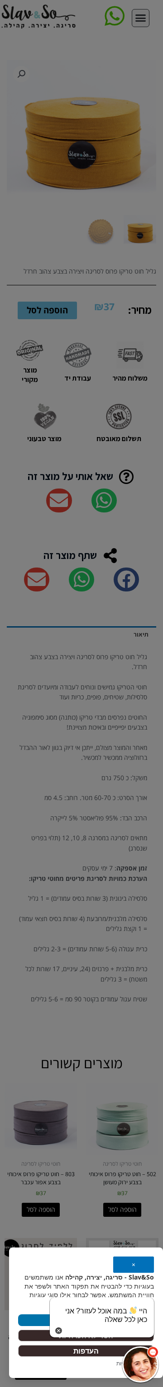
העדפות (86, 1351)
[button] (140, 1364)
